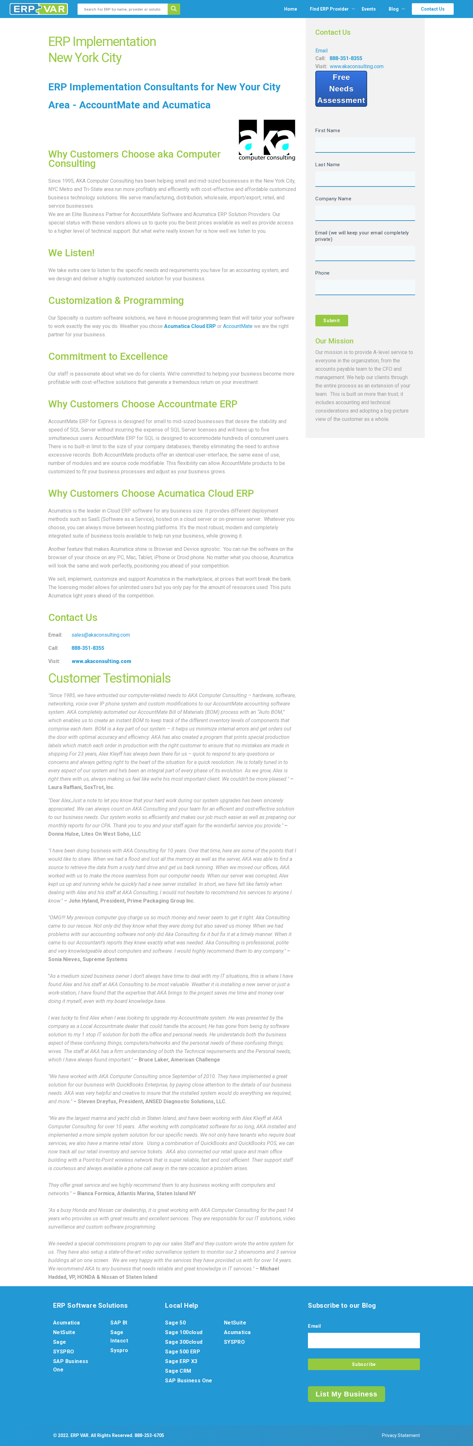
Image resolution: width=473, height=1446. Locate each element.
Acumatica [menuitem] (66, 1323)
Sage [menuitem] (59, 1342)
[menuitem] (329, 9)
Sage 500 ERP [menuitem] (182, 1352)
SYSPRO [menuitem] (63, 1352)
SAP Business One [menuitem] (70, 1365)
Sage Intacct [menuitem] (119, 1336)
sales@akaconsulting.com (100, 635)
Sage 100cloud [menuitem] (183, 1332)
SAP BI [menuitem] (118, 1323)
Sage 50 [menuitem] (175, 1323)
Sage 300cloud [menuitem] (183, 1342)
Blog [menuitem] (394, 9)
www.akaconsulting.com (357, 66)
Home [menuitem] (290, 9)
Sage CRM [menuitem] (178, 1371)
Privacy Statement (401, 1435)
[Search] (176, 9)
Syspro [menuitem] (119, 1350)
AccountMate (238, 326)
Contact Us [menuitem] (433, 9)
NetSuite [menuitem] (64, 1332)
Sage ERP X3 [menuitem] (181, 1361)
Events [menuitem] (369, 9)
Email (321, 51)
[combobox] (125, 9)
